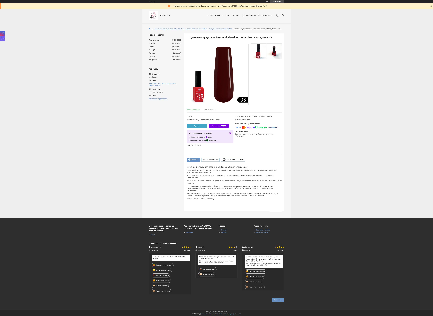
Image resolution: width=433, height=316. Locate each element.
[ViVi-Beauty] (153, 15)
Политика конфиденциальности (230, 314)
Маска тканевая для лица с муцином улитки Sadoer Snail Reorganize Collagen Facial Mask (216, 262)
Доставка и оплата (249, 15)
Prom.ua (226, 312)
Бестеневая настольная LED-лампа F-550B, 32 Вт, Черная (169, 257)
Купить (196, 126)
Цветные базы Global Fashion (196, 29)
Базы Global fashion (177, 29)
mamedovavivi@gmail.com (158, 99)
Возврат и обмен (264, 15)
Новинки (224, 232)
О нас (227, 15)
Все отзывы (278, 300)
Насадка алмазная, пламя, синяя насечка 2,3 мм (262, 257)
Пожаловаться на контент (209, 314)
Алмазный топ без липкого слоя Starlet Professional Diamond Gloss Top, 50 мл (263, 260)
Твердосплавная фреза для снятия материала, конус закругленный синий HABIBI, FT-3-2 (263, 264)
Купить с (215, 126)
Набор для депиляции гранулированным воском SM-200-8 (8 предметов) (216, 257)
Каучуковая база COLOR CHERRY (220, 29)
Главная (210, 15)
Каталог (218, 15)
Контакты (235, 15)
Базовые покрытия (162, 29)
